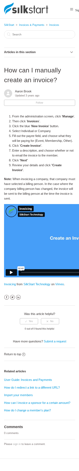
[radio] (29, 321)
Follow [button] (39, 102)
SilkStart (9, 24)
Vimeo (59, 284)
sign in (17, 444)
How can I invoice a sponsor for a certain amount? (37, 402)
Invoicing (10, 284)
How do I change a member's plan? (27, 410)
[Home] (26, 13)
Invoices (54, 24)
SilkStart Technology (36, 284)
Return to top (12, 354)
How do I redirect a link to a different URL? (32, 387)
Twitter (12, 297)
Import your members (18, 395)
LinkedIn (18, 297)
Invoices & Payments (31, 24)
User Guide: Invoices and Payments (28, 379)
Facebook (6, 297)
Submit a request (55, 341)
